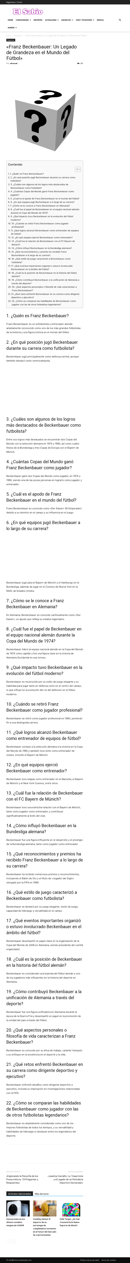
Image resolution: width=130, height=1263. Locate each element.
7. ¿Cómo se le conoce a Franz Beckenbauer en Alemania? (40, 205)
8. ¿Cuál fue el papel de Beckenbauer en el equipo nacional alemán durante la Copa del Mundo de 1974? (45, 211)
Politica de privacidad (89, 1260)
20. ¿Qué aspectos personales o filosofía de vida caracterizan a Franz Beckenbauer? (44, 289)
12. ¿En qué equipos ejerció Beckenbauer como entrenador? (42, 237)
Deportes (38, 20)
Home (10, 20)
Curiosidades (22, 20)
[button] (120, 20)
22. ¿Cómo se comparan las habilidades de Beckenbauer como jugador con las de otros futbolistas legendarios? (44, 303)
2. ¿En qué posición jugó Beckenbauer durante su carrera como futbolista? (42, 179)
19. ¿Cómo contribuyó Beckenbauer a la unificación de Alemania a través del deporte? (45, 282)
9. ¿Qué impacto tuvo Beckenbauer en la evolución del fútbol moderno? (42, 218)
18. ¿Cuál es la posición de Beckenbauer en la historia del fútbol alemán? (44, 275)
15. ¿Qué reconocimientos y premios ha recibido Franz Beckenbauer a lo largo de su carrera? (39, 254)
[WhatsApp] (31, 70)
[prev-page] (8, 1241)
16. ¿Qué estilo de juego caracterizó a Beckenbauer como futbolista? (41, 260)
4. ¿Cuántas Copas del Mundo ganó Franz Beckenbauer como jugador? (42, 193)
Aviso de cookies (108, 1260)
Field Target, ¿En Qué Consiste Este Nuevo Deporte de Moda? (70, 1222)
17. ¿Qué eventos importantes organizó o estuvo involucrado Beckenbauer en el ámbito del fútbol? (42, 268)
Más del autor (42, 1194)
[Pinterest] (24, 70)
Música (100, 20)
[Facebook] (9, 70)
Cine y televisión (84, 20)
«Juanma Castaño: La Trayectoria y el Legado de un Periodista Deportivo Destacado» (65, 1179)
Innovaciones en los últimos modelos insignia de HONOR (15, 1222)
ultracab (13, 63)
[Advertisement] (44, 389)
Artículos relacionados (19, 1194)
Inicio (8, 35)
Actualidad (50, 20)
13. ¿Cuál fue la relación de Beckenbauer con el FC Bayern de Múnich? (43, 243)
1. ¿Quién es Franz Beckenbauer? (27, 174)
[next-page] (13, 1241)
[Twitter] (17, 70)
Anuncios (66, 20)
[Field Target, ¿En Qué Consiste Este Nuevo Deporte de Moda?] (71, 1208)
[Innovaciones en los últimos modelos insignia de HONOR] (18, 1208)
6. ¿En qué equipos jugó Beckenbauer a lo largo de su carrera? (43, 202)
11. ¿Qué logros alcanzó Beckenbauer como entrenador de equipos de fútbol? (45, 232)
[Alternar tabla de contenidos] (76, 169)
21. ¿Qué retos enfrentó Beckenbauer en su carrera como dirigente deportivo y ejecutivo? (45, 296)
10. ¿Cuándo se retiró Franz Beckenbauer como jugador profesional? (40, 225)
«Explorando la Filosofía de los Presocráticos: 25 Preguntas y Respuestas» (22, 1179)
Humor (11, 27)
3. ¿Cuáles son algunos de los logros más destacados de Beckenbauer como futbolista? (39, 186)
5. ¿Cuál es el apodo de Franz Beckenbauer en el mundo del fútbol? (44, 198)
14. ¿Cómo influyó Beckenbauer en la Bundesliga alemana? (42, 248)
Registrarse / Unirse (14, 2)
